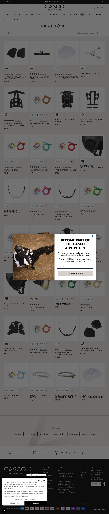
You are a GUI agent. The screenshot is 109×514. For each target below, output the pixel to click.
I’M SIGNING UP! (75, 273)
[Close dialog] (93, 236)
